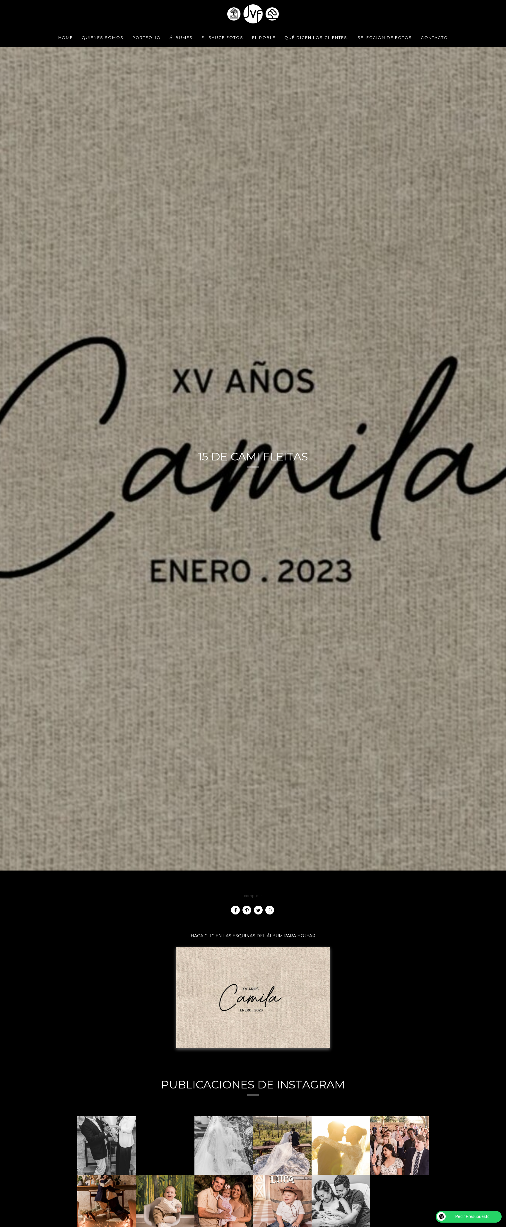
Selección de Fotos (385, 37)
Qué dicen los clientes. (316, 37)
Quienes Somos (103, 37)
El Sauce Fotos (222, 37)
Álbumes (181, 37)
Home (65, 37)
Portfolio (146, 37)
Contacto (434, 37)
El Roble (264, 37)
